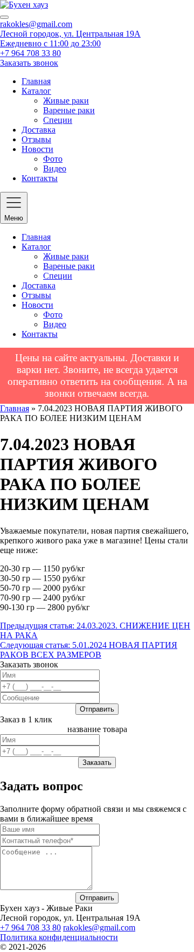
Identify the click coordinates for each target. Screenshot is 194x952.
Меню (13, 218)
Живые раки (66, 100)
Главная (36, 81)
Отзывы (36, 139)
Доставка (39, 129)
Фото (53, 158)
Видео (54, 168)
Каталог (36, 90)
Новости (37, 149)
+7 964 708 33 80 (30, 53)
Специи (57, 120)
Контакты (40, 178)
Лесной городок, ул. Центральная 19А (70, 33)
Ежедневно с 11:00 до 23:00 (50, 43)
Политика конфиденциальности (59, 937)
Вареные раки (69, 110)
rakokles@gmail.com (36, 24)
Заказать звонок (29, 62)
